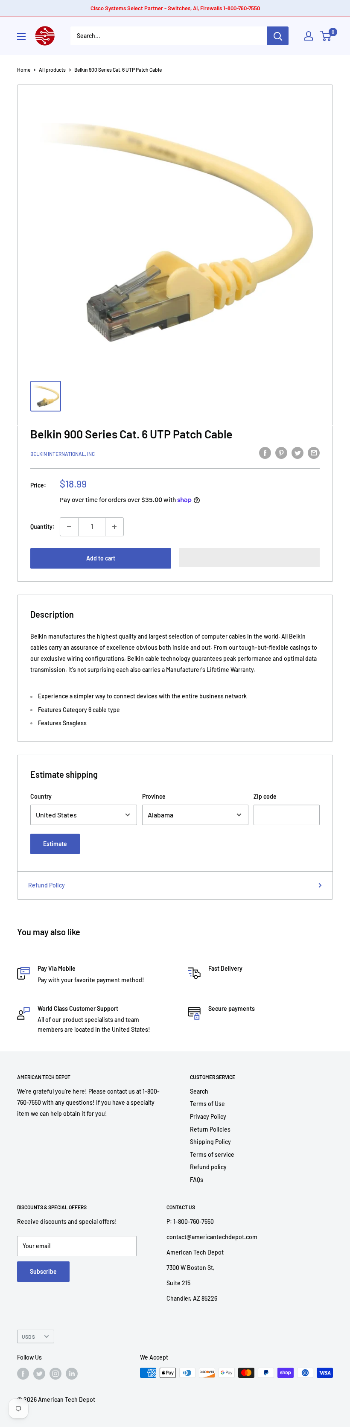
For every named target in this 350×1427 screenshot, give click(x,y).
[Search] (278, 35)
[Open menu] (21, 36)
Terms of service (212, 1154)
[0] (326, 36)
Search (199, 1091)
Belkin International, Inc (62, 454)
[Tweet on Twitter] (297, 452)
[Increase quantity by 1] (114, 527)
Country (41, 796)
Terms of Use (207, 1103)
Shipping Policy (210, 1141)
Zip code (265, 796)
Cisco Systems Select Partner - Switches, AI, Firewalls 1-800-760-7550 (175, 8)
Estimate (55, 843)
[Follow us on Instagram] (55, 1374)
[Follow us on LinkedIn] (72, 1374)
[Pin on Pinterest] (281, 452)
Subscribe (43, 1271)
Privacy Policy (208, 1116)
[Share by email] (314, 452)
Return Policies (210, 1129)
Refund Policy (46, 885)
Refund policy (208, 1166)
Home (23, 70)
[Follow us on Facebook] (23, 1374)
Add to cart (100, 558)
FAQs (196, 1179)
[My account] (308, 36)
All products (52, 70)
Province (154, 796)
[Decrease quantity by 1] (69, 527)
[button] (249, 557)
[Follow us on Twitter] (39, 1374)
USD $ (28, 1336)
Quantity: (42, 526)
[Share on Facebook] (265, 452)
